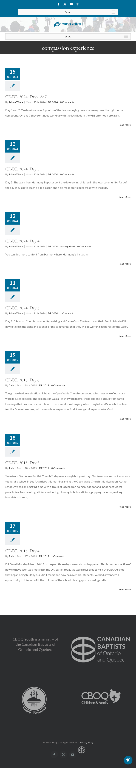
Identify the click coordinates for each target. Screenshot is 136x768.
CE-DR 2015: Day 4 (22, 550)
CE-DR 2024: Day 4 (22, 241)
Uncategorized (67, 246)
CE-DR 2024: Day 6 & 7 (26, 96)
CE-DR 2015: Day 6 (22, 380)
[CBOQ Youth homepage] (68, 24)
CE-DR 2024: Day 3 (22, 308)
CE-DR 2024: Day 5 (22, 169)
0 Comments (67, 102)
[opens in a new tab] (101, 632)
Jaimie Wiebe (16, 102)
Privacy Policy (86, 742)
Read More (125, 124)
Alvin (12, 385)
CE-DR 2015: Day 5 (22, 462)
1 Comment (66, 313)
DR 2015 (44, 385)
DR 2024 (53, 102)
